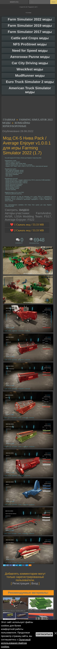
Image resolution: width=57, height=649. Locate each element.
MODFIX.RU (14, 2)
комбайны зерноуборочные (16, 124)
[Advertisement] (27, 107)
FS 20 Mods (28, 12)
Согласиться (44, 634)
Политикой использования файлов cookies (16, 643)
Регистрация (20, 583)
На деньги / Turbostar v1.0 (34, 610)
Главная (9, 119)
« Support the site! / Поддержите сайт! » (28, 7)
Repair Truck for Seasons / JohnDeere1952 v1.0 (14, 610)
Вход (34, 583)
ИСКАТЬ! (53, 2)
